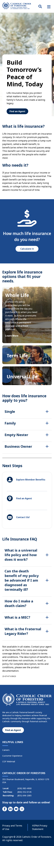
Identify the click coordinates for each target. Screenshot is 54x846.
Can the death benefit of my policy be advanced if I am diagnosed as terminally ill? (22, 580)
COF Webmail (8, 761)
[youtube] (16, 809)
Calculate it (27, 248)
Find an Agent (17, 111)
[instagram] (22, 809)
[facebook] (4, 809)
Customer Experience (12, 755)
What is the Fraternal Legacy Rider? (23, 631)
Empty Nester (16, 434)
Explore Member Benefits (30, 479)
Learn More (11, 335)
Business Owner (18, 446)
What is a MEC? (17, 617)
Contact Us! (23, 517)
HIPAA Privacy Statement (39, 827)
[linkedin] (10, 809)
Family (10, 423)
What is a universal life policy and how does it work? (21, 555)
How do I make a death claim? (19, 603)
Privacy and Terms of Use (12, 827)
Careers (6, 750)
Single (10, 411)
